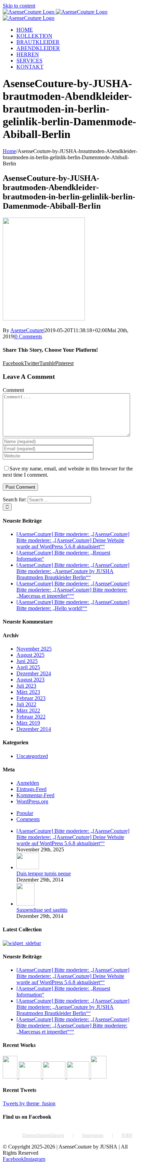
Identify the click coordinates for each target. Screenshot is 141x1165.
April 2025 (28, 667)
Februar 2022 (31, 717)
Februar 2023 (31, 698)
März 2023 (28, 692)
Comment (13, 390)
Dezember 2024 (33, 673)
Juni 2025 (27, 661)
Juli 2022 (26, 704)
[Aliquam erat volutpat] (79, 1077)
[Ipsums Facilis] (11, 1077)
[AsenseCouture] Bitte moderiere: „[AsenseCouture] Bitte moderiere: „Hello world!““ (72, 605)
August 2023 (30, 680)
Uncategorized (32, 756)
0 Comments (28, 336)
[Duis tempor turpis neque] (27, 867)
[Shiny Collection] (31, 1077)
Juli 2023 (26, 686)
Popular (24, 813)
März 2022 (28, 710)
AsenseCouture (26, 330)
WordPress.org (32, 801)
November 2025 (34, 649)
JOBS (126, 1135)
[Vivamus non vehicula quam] (98, 1077)
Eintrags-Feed (31, 789)
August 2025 (30, 655)
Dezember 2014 (33, 729)
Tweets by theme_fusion (29, 1103)
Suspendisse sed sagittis (41, 910)
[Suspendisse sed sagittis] (25, 904)
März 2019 (28, 723)
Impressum (92, 1135)
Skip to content (19, 6)
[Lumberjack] (55, 1077)
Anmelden (27, 783)
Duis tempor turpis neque (43, 873)
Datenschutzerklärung (43, 1135)
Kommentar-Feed (35, 795)
